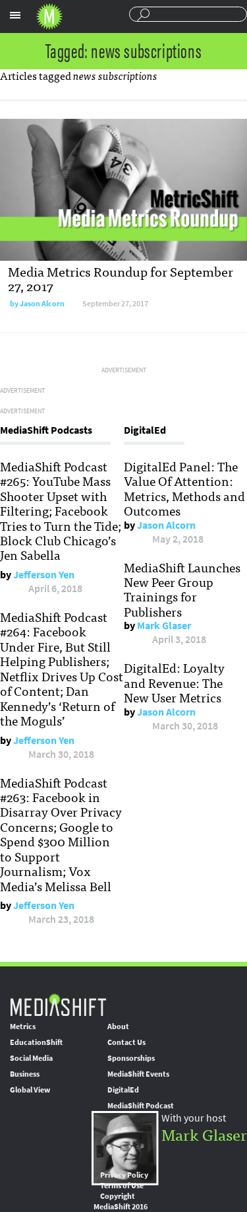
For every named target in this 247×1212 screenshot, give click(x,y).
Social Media (31, 1058)
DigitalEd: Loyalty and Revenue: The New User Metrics (174, 682)
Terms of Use (122, 1185)
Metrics (23, 1026)
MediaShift (58, 1004)
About (118, 1026)
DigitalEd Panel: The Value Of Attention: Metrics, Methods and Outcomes (184, 488)
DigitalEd (123, 1090)
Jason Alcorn (42, 303)
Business (25, 1074)
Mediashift (49, 16)
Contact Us (126, 1042)
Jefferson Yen (43, 575)
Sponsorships (131, 1058)
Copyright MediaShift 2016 (121, 1201)
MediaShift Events (138, 1074)
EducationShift (36, 1042)
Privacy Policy (124, 1175)
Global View (30, 1090)
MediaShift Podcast (140, 1105)
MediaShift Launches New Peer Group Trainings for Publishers (182, 589)
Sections (15, 15)
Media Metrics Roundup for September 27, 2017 (120, 278)
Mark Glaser (164, 625)
